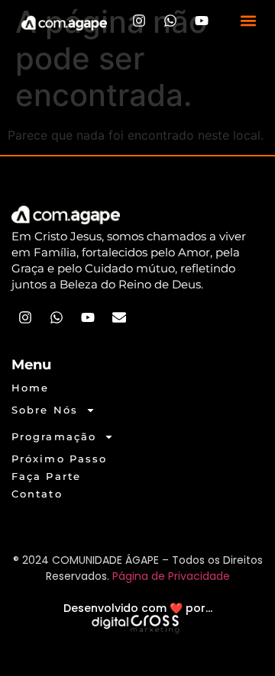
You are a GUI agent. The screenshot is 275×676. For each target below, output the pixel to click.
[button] (248, 21)
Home (30, 387)
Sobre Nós (44, 410)
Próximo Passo (59, 458)
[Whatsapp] (170, 20)
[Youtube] (201, 20)
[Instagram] (139, 20)
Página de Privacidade (171, 576)
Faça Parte (46, 476)
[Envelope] (119, 317)
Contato (37, 494)
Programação (53, 436)
